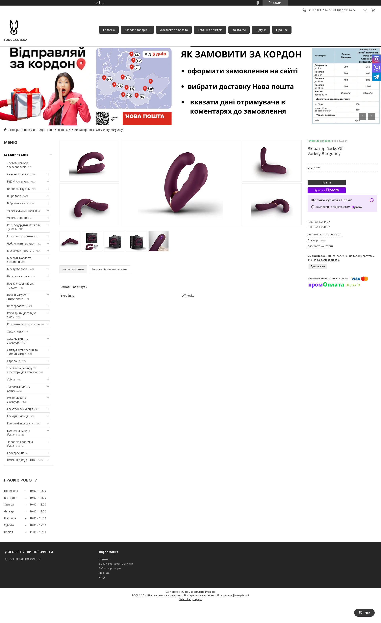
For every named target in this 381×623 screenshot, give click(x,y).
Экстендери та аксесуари (17, 399)
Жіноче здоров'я (18, 218)
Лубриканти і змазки (20, 243)
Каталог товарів (136, 30)
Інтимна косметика (20, 236)
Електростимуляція (20, 409)
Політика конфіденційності (233, 595)
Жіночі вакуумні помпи (22, 210)
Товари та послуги (22, 130)
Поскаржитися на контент (199, 595)
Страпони (13, 361)
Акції (102, 577)
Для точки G (63, 130)
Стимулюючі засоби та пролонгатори (22, 352)
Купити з (320, 190)
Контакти (239, 30)
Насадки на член (18, 276)
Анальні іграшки (17, 174)
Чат (367, 612)
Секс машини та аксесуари (17, 340)
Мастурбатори (17, 269)
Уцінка (11, 379)
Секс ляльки (15, 331)
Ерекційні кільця (17, 416)
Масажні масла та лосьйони (19, 260)
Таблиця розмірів (210, 30)
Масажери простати (21, 250)
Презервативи (16, 306)
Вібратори (45, 130)
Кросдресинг (15, 453)
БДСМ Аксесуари (18, 181)
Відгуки (261, 30)
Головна (109, 30)
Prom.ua (210, 591)
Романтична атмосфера (23, 324)
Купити (326, 182)
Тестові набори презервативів (17, 165)
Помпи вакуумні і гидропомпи (18, 296)
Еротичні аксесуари (20, 423)
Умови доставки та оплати (116, 563)
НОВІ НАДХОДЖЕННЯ (21, 460)
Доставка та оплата (174, 30)
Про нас (282, 30)
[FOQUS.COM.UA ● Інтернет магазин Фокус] (14, 28)
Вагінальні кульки (19, 189)
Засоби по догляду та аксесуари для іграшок (22, 370)
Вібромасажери (17, 203)
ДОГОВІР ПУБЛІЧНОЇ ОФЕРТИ (23, 559)
